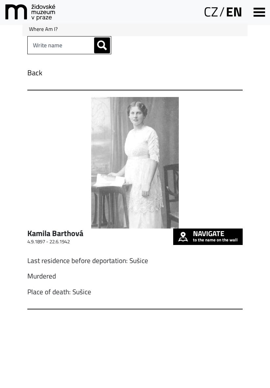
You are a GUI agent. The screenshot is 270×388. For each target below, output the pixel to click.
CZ (211, 12)
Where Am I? (43, 29)
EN (234, 12)
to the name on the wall (215, 236)
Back (34, 72)
